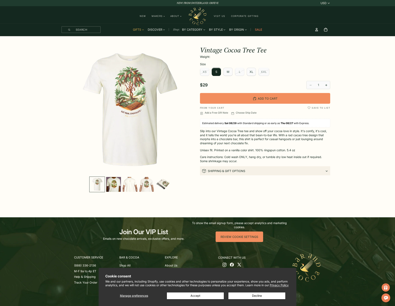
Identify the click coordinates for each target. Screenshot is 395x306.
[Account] (316, 29)
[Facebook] (231, 264)
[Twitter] (239, 264)
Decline (257, 295)
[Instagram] (224, 264)
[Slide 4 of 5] (146, 184)
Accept (195, 295)
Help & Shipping (85, 276)
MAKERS (157, 16)
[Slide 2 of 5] (113, 184)
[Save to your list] (309, 107)
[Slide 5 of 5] (163, 184)
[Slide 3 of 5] (130, 184)
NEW (143, 16)
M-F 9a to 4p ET (85, 271)
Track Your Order (85, 282)
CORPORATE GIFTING (244, 16)
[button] (96, 257)
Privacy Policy (279, 285)
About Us (171, 265)
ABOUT (174, 16)
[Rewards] (386, 287)
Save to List (321, 108)
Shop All (124, 265)
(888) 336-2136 (85, 265)
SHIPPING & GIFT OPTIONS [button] (226, 171)
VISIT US (219, 16)
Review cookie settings (239, 237)
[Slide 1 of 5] (97, 184)
